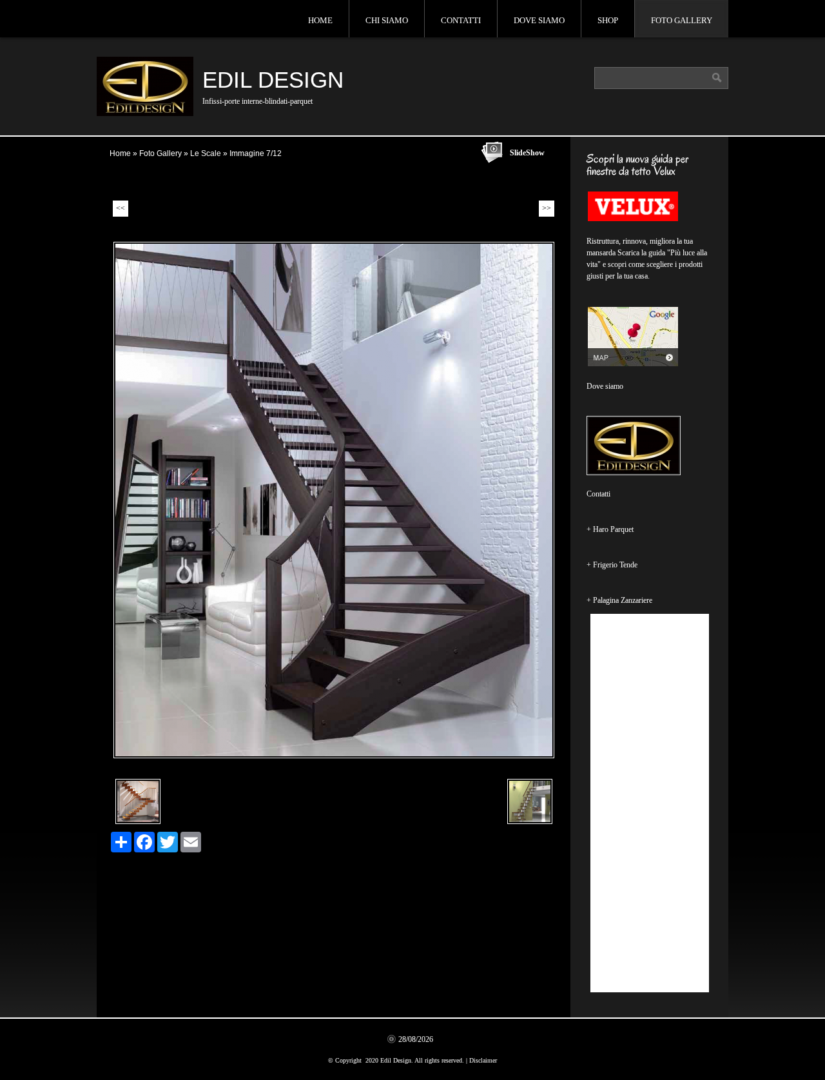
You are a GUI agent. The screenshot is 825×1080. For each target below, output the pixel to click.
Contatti (461, 20)
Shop (607, 20)
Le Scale (205, 153)
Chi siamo (386, 20)
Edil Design (273, 79)
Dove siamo (539, 20)
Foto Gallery (681, 20)
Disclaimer (483, 1060)
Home (320, 20)
